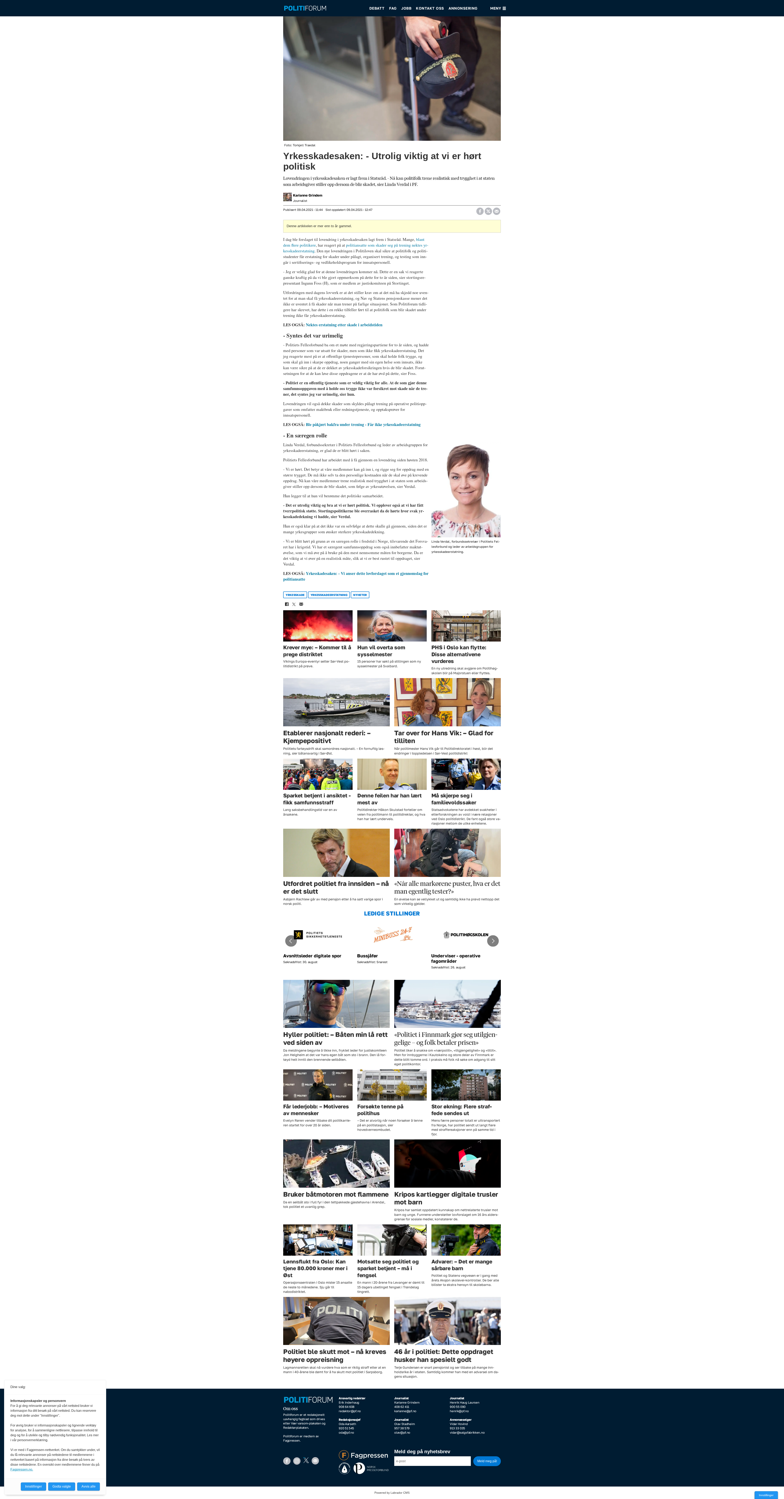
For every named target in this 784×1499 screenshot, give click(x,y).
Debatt (377, 8)
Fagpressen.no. (21, 1469)
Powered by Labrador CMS (392, 1492)
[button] (291, 941)
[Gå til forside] (324, 8)
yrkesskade (295, 595)
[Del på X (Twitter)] (488, 210)
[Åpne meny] (498, 8)
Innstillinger (766, 1495)
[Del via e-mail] (496, 210)
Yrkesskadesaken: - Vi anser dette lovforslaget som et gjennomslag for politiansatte (356, 576)
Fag (393, 8)
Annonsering (463, 8)
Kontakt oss (430, 8)
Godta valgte (61, 1486)
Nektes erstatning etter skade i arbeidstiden (344, 325)
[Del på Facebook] (480, 210)
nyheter (360, 595)
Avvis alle (88, 1486)
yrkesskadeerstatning (329, 595)
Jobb (406, 8)
